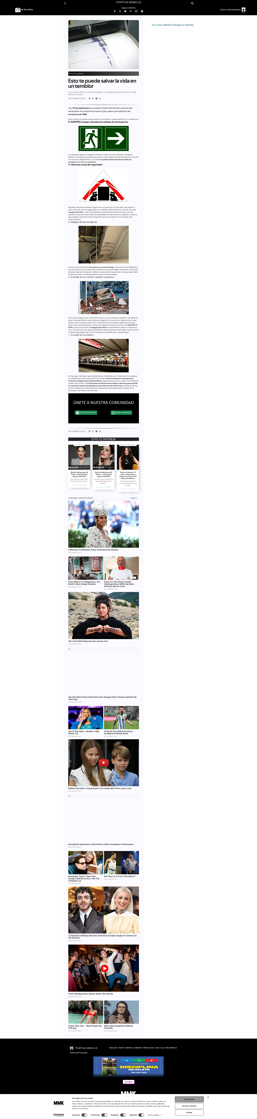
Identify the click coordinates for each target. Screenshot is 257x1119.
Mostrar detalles (153, 1115)
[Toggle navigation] (64, 3)
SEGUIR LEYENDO (79, 485)
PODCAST (113, 1048)
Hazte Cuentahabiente (230, 9)
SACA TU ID (160, 1048)
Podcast (79, 445)
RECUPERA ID (171, 1048)
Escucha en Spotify (87, 412)
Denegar (189, 1112)
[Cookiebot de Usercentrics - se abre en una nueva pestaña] (59, 1115)
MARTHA (129, 1048)
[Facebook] (89, 98)
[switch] (104, 1115)
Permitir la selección (189, 1106)
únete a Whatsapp (123, 412)
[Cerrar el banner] (208, 1097)
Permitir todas (189, 1099)
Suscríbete (129, 1082)
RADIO (121, 1048)
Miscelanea (76, 73)
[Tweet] (92, 98)
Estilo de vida (128, 445)
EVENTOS (138, 1048)
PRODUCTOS (148, 1048)
